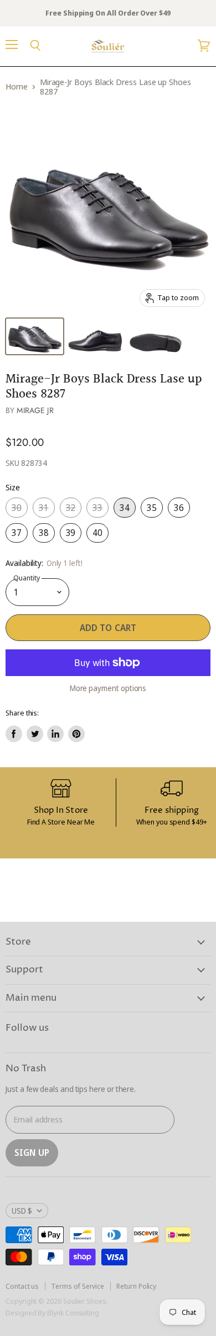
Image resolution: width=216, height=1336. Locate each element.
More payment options (108, 688)
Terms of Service (77, 1286)
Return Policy (136, 1286)
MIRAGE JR (35, 410)
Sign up (31, 1152)
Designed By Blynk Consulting (52, 1313)
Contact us (22, 1286)
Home (17, 86)
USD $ (22, 1210)
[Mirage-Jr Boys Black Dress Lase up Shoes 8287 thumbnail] (34, 336)
